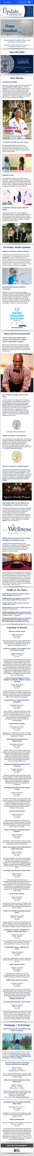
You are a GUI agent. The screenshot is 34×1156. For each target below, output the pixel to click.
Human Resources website (14, 448)
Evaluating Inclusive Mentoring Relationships (17, 740)
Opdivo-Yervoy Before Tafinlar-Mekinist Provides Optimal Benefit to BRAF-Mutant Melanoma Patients (16, 620)
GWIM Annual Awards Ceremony (17, 980)
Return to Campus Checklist (18, 1056)
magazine (20, 86)
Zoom (24, 1075)
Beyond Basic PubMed (17, 723)
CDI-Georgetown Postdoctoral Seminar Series (17, 788)
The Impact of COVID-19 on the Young (15, 142)
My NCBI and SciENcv (17, 894)
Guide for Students (17, 1058)
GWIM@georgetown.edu (17, 998)
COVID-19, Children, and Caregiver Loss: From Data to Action (17, 649)
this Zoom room (14, 1092)
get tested (5, 257)
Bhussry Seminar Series (17, 631)
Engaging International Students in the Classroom (17, 765)
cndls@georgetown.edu (22, 1097)
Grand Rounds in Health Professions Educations (17, 701)
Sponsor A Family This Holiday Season (15, 466)
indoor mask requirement (23, 293)
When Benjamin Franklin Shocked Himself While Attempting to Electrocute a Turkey (17, 613)
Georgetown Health (9, 82)
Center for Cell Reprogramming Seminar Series (17, 911)
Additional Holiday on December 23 (14, 435)
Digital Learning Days (17, 1119)
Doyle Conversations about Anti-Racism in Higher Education (17, 848)
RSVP (27, 581)
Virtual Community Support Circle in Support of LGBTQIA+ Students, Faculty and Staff (17, 679)
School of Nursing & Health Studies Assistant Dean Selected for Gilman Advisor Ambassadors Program (14, 339)
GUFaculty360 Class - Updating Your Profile (17, 948)
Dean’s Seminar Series (17, 811)
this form (18, 519)
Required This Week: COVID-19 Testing (15, 251)
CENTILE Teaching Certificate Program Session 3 (17, 830)
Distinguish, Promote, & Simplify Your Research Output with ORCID (17, 930)
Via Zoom (17, 970)
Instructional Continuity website (21, 1055)
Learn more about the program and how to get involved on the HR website (16, 478)
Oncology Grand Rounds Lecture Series (17, 870)
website (24, 265)
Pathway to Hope (8, 175)
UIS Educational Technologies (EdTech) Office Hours (17, 1103)
